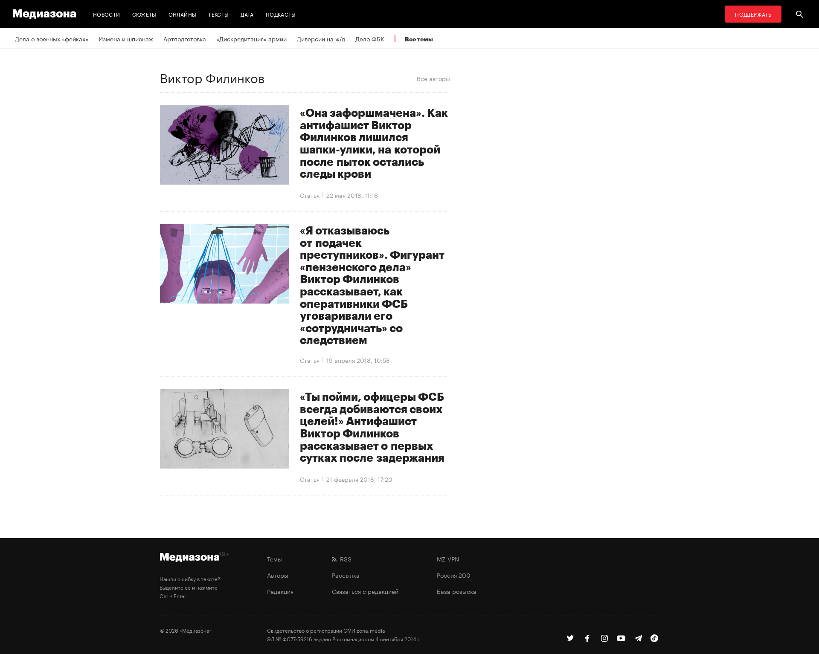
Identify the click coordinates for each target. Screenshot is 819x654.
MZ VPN (448, 558)
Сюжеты (144, 14)
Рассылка (346, 574)
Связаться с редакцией (365, 591)
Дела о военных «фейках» (51, 38)
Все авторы (433, 78)
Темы (274, 558)
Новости (106, 14)
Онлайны (182, 14)
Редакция (280, 591)
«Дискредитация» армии (251, 38)
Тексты (218, 14)
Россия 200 (453, 574)
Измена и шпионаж (126, 38)
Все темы (419, 39)
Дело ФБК (369, 38)
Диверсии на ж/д (321, 38)
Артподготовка (184, 38)
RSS (344, 558)
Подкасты (281, 14)
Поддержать (753, 14)
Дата (247, 14)
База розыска (456, 591)
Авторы (277, 574)
